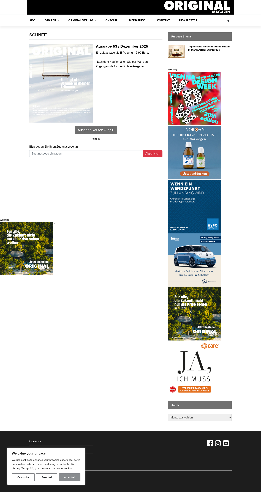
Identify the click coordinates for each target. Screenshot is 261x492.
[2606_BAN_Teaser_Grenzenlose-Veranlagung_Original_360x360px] (194, 206)
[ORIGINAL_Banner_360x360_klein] (194, 259)
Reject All (47, 477)
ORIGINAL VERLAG (81, 20)
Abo (32, 20)
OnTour (111, 20)
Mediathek (137, 20)
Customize (23, 477)
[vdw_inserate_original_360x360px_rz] (194, 98)
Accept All (69, 477)
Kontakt (163, 20)
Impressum (35, 441)
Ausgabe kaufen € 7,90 (96, 130)
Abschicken (152, 153)
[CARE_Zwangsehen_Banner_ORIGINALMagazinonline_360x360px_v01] (194, 367)
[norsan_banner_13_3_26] (194, 152)
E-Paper (51, 20)
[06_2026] (194, 313)
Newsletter (188, 20)
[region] (46, 466)
